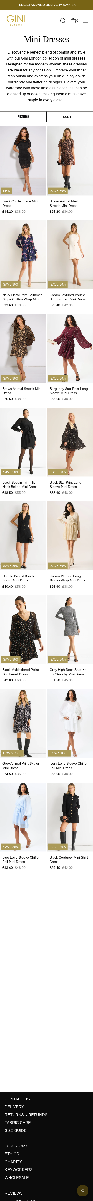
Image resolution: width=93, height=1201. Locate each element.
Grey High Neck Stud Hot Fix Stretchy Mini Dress (69, 672)
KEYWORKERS (19, 1170)
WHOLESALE (17, 1178)
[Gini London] (17, 21)
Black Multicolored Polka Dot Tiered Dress (20, 672)
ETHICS (12, 1154)
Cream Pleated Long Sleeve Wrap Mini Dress (68, 578)
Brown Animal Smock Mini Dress (21, 391)
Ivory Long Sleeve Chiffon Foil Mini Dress (69, 765)
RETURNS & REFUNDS (26, 1115)
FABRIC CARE (18, 1123)
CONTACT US (17, 1099)
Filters (23, 116)
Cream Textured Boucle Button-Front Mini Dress (68, 297)
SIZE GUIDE (15, 1131)
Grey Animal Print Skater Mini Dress (20, 765)
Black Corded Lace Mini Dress (20, 203)
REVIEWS (14, 1193)
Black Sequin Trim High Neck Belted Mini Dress (19, 484)
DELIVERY (14, 1107)
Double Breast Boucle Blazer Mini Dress (18, 578)
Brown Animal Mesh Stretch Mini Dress (64, 203)
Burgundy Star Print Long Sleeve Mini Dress (69, 391)
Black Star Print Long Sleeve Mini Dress (65, 484)
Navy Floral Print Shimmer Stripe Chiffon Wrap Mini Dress (22, 297)
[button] (62, 20)
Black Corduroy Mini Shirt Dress (69, 859)
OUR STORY (16, 1146)
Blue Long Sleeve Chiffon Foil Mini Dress (21, 859)
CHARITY (13, 1162)
